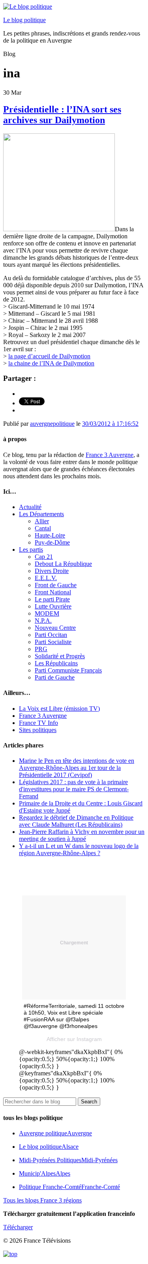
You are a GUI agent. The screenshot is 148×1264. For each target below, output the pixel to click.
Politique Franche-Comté (69, 1186)
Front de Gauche (56, 585)
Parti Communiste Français (68, 670)
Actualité (30, 507)
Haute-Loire (50, 535)
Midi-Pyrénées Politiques (68, 1160)
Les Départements (41, 514)
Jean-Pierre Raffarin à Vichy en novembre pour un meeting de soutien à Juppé (81, 835)
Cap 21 (44, 556)
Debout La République (63, 563)
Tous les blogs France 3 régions (42, 1200)
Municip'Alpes (44, 1173)
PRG (41, 649)
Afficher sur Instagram (74, 1039)
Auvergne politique (55, 1133)
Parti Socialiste (53, 642)
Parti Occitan (51, 634)
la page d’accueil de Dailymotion (49, 356)
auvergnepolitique (52, 423)
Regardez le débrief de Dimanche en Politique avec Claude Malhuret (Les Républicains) (76, 821)
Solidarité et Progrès (60, 656)
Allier (42, 521)
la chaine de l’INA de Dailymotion (51, 363)
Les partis (31, 549)
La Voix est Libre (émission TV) (59, 708)
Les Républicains (56, 663)
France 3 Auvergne (109, 454)
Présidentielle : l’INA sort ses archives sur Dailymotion (62, 114)
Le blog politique (24, 20)
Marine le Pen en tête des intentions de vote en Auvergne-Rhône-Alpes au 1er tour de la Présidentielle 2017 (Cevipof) (76, 767)
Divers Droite (52, 570)
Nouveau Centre (55, 627)
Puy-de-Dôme (52, 542)
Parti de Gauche (55, 677)
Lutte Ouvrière (53, 606)
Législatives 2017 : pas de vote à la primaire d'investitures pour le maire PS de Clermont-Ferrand (74, 789)
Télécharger (18, 1227)
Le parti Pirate (52, 599)
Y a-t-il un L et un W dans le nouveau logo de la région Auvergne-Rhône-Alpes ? (79, 849)
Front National (53, 592)
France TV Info (38, 722)
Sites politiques (37, 730)
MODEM (47, 613)
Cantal (43, 528)
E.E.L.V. (46, 578)
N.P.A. (43, 620)
